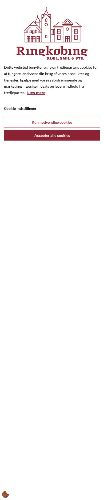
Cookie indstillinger (20, 108)
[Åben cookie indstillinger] (5, 494)
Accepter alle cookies (52, 135)
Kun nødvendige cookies (52, 122)
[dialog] (52, 250)
